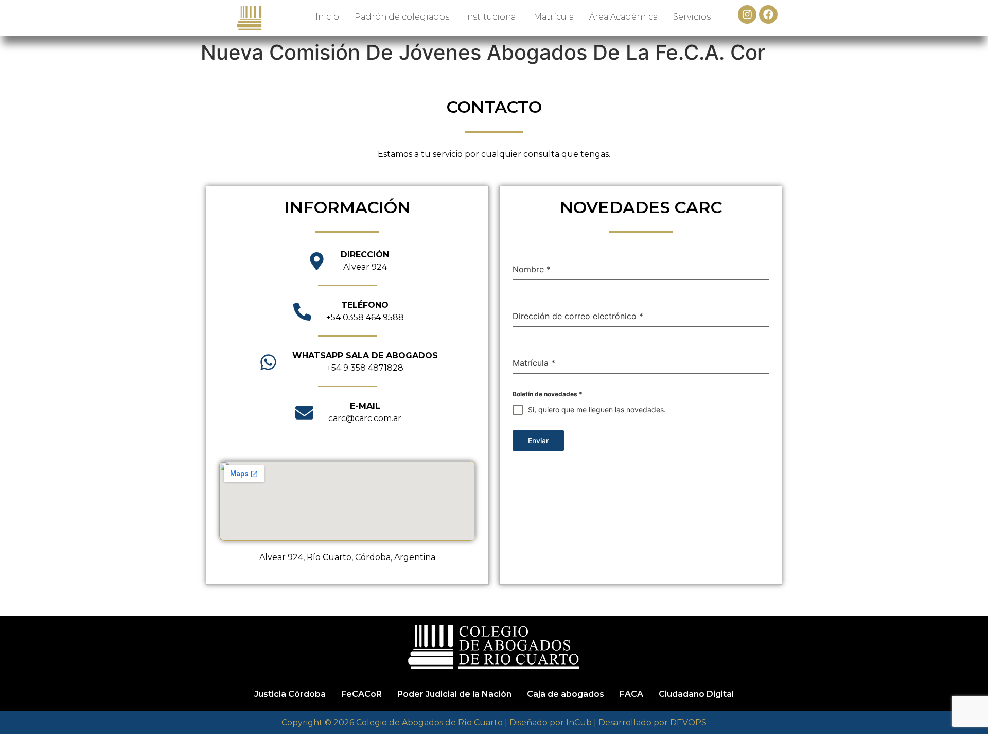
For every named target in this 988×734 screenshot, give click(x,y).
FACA (631, 694)
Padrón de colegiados (402, 17)
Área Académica (623, 17)
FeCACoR (361, 694)
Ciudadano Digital (696, 694)
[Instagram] (747, 14)
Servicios (692, 17)
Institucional (491, 17)
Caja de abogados (565, 694)
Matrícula (554, 17)
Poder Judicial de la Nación (454, 694)
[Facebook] (768, 14)
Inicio (327, 17)
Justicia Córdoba (290, 694)
